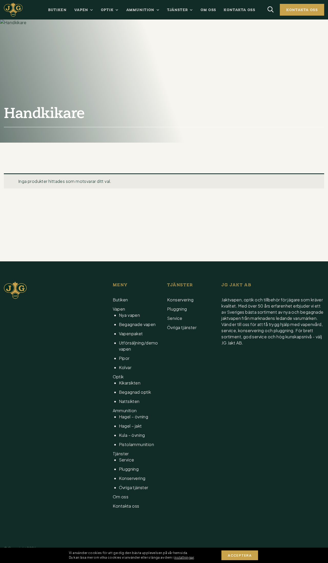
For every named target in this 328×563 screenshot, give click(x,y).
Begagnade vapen (137, 324)
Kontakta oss (239, 9)
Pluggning (129, 469)
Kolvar (125, 367)
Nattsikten (129, 401)
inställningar (184, 557)
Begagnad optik (135, 392)
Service (126, 459)
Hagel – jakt (130, 426)
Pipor (124, 358)
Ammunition (140, 9)
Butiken (57, 9)
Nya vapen (129, 315)
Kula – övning (132, 435)
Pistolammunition (136, 444)
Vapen (81, 9)
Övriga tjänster (133, 487)
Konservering (132, 478)
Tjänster (177, 9)
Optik (107, 9)
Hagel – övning (133, 416)
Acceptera (240, 555)
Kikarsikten (129, 383)
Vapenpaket (131, 333)
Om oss (208, 9)
